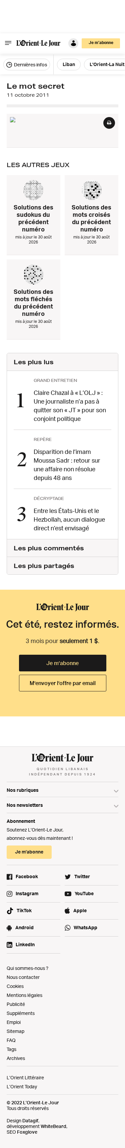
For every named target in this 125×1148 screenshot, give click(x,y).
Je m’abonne (62, 663)
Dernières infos (30, 64)
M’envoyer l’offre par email (63, 683)
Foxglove (27, 1132)
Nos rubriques (23, 790)
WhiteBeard (53, 1126)
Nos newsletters (25, 805)
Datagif (30, 1120)
